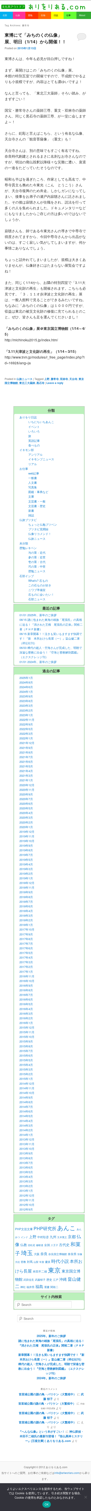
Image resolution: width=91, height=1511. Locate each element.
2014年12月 (26, 1083)
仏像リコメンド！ (39, 534)
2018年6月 (26, 906)
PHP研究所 (45, 1228)
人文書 (32, 482)
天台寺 (73, 379)
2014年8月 (26, 1102)
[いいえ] (85, 1497)
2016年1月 (26, 1023)
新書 (31, 510)
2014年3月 (26, 1125)
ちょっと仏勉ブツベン (42, 524)
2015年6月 (26, 1055)
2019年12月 (26, 831)
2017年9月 (26, 934)
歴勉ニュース (37, 571)
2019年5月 (26, 859)
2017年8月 (26, 939)
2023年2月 (26, 710)
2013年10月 (26, 1148)
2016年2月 (26, 1018)
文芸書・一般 (37, 501)
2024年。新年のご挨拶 (51, 1378)
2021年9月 (26, 748)
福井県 (30, 1287)
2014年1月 (26, 1135)
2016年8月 (26, 990)
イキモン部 (26, 450)
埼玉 (27, 1252)
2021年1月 (26, 780)
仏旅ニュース (24, 379)
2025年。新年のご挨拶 (51, 1336)
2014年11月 (26, 1088)
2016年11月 (26, 976)
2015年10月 (26, 1037)
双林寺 (64, 379)
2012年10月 (26, 1205)
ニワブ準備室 (37, 590)
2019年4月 (26, 864)
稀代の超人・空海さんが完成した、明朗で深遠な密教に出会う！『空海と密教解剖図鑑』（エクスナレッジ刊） (51, 1368)
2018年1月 (26, 925)
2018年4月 (26, 911)
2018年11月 (26, 887)
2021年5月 (26, 766)
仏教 (23, 1244)
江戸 (55, 1279)
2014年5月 (26, 1116)
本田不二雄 (40, 1271)
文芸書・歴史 (37, 506)
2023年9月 (26, 696)
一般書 (32, 478)
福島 (39, 1286)
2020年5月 (26, 808)
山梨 (36, 1262)
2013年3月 (26, 1181)
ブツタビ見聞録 (38, 529)
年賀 (41, 1262)
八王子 (54, 1245)
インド (24, 1237)
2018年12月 (26, 883)
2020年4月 (26, 813)
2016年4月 (26, 1009)
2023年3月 (26, 705)
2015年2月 (26, 1074)
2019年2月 (26, 873)
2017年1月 (26, 971)
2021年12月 (26, 743)
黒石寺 (40, 383)
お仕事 (23, 469)
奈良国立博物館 (57, 1254)
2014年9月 (26, 1097)
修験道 (39, 1245)
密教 (23, 1262)
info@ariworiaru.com (66, 1473)
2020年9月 (26, 794)
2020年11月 (26, 790)
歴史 (49, 1279)
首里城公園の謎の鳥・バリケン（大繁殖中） (47, 1394)
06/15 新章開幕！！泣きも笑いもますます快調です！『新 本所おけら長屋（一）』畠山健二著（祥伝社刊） (50, 638)
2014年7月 (26, 1107)
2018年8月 (26, 897)
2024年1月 (26, 691)
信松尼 (31, 1245)
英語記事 (34, 440)
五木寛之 (62, 1237)
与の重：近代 (37, 552)
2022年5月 (26, 729)
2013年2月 (26, 1186)
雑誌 (31, 515)
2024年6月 (26, 687)
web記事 (33, 473)
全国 (47, 1245)
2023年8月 (26, 701)
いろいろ (34, 431)
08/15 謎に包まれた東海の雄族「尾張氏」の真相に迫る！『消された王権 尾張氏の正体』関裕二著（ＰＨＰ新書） (51, 624)
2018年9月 (26, 892)
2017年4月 (26, 957)
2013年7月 (26, 1163)
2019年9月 (26, 845)
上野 (46, 379)
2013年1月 (26, 1190)
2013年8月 (26, 1158)
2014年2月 (26, 1130)
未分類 (23, 543)
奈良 (43, 1253)
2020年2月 (26, 822)
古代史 (64, 1244)
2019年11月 (26, 836)
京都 (72, 1236)
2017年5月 (26, 953)
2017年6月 (26, 948)
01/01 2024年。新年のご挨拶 (38, 662)
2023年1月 (26, 715)
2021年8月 (26, 752)
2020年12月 (26, 785)
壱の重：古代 (37, 562)
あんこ (66, 1227)
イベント (34, 427)
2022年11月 (26, 720)
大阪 (37, 1254)
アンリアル (35, 454)
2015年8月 (26, 1046)
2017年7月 (26, 943)
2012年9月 (26, 1209)
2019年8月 (26, 850)
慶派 (47, 1262)
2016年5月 (26, 1004)
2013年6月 (26, 1167)
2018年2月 (26, 920)
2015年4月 (26, 1065)
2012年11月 (26, 1200)
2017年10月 (26, 929)
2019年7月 (26, 855)
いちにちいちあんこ (41, 422)
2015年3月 (26, 1069)
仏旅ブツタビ (28, 520)
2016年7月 (26, 995)
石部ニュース (37, 599)
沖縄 (63, 1279)
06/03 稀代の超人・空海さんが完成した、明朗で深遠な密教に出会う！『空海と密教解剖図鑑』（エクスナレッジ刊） (50, 652)
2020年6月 (26, 803)
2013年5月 (26, 1172)
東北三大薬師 (27, 383)
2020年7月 (26, 799)
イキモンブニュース (41, 459)
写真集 (32, 487)
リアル (32, 464)
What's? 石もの (38, 580)
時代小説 (60, 1261)
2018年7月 (26, 901)
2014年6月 (26, 1111)
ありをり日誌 (28, 417)
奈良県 (72, 1254)
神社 (23, 1287)
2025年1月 (26, 678)
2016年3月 (26, 1013)
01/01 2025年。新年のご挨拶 (38, 615)
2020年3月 (26, 817)
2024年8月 (26, 682)
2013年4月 (26, 1177)
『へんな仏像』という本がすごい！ (42, 1431)
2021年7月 (26, 757)
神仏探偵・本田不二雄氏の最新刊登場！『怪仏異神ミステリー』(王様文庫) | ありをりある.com (52, 1436)
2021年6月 (26, 761)
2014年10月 (26, 1093)
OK (47, 1504)
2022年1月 (26, 738)
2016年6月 (26, 999)
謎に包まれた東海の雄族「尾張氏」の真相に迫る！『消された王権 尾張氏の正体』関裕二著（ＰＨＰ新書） (51, 1345)
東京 (54, 1269)
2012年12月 (26, 1195)
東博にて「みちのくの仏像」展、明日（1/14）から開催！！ (35, 38)
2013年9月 (26, 1153)
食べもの (34, 445)
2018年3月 (26, 915)
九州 (53, 1236)
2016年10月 (26, 981)
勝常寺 (55, 379)
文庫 (31, 496)
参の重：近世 (37, 557)
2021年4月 (26, 771)
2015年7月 (26, 1051)
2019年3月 (26, 869)
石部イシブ (26, 576)
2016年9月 (26, 985)
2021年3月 (26, 775)
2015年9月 (26, 1041)
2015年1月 (26, 1079)
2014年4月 (26, 1121)
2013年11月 (26, 1144)
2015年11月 (26, 1032)
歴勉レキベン (28, 548)
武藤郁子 (40, 1279)
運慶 (46, 1287)
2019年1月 (26, 878)
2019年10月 (26, 841)
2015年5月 (26, 1060)
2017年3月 (26, 962)
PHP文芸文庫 (24, 1229)
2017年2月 (26, 967)
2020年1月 (26, 827)
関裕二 (54, 1287)
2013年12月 (26, 1139)
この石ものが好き (39, 585)
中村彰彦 (43, 1237)
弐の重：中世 (37, 566)
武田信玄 (28, 1279)
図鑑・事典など (38, 492)
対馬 (30, 1262)
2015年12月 (26, 1027)
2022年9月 (26, 724)
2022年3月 (26, 733)
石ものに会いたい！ (41, 594)
